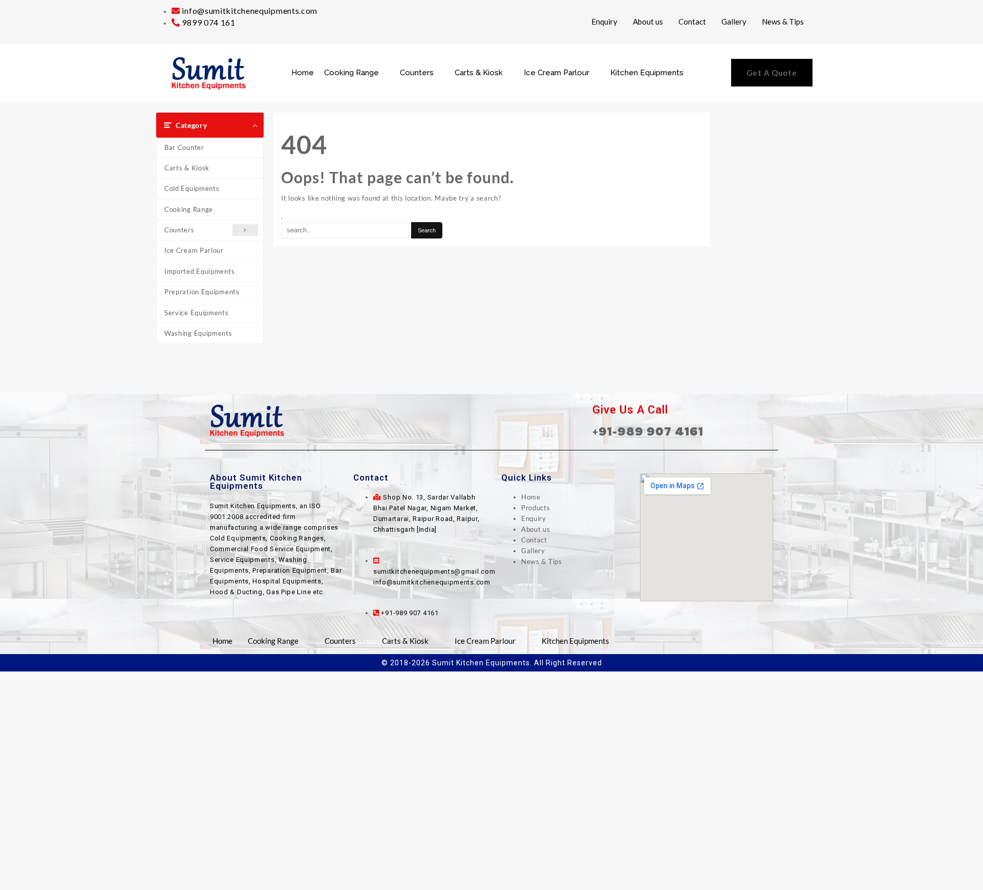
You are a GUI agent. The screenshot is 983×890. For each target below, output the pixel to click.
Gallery (733, 21)
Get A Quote (771, 72)
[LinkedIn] (514, 420)
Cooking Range (351, 72)
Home (302, 72)
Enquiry (604, 21)
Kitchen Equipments (646, 72)
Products (535, 508)
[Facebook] (469, 420)
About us (648, 21)
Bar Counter (184, 147)
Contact (692, 21)
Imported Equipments (199, 271)
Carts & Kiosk (479, 72)
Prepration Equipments (202, 292)
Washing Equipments (198, 333)
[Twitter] (491, 420)
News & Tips (783, 21)
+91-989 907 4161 (647, 431)
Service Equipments (196, 313)
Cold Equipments (192, 188)
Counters (417, 72)
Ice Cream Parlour (556, 72)
